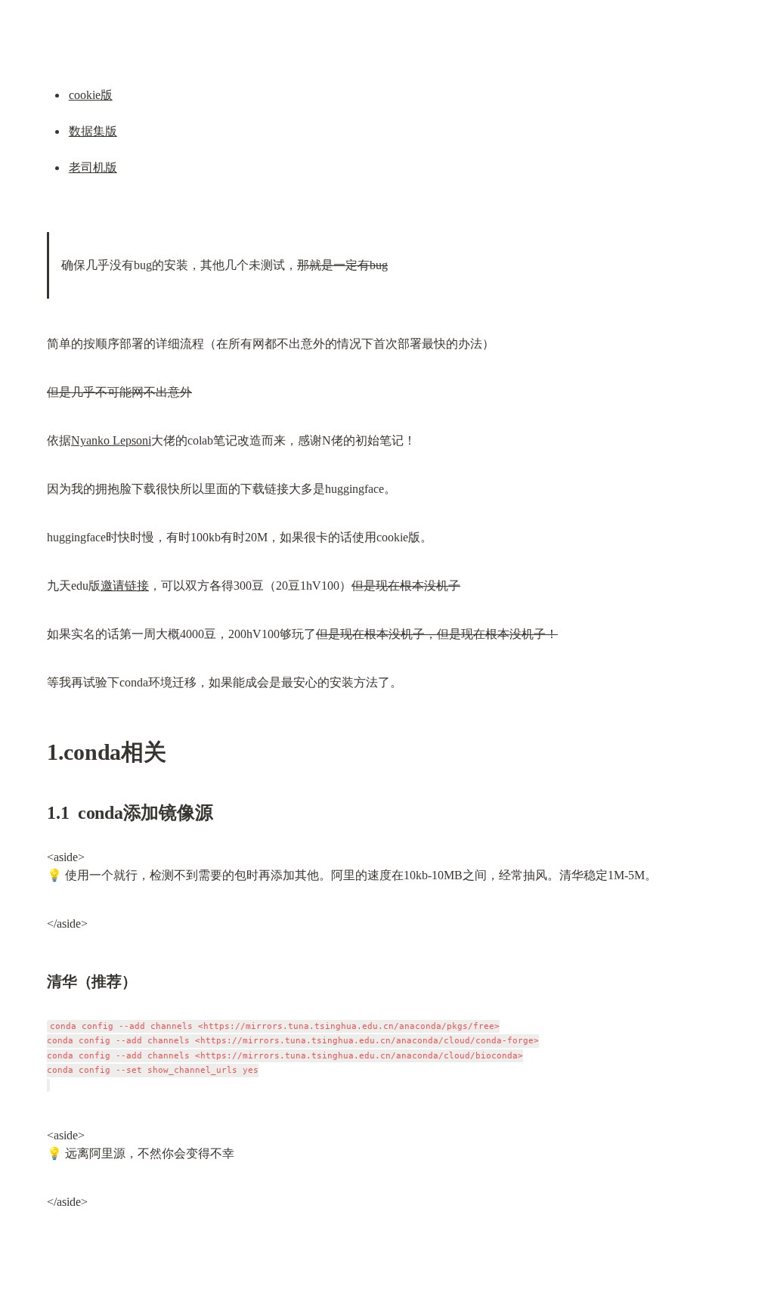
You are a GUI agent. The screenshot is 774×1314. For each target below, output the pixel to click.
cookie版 (91, 94)
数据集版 (93, 131)
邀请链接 (125, 585)
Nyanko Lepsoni (111, 440)
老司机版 (93, 167)
